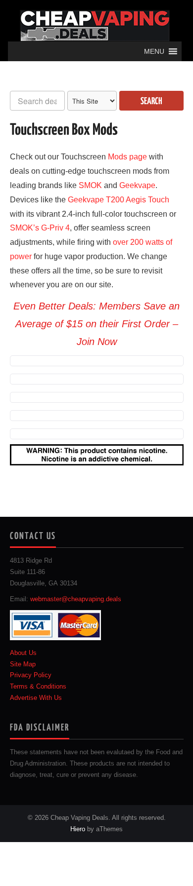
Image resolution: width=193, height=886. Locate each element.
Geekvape (137, 185)
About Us (23, 653)
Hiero (77, 829)
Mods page (127, 157)
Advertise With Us (36, 697)
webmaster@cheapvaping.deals (75, 599)
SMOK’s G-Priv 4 (40, 228)
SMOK (90, 185)
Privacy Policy (30, 675)
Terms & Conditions (38, 686)
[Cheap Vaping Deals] (95, 25)
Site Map (23, 664)
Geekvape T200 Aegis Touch (118, 199)
